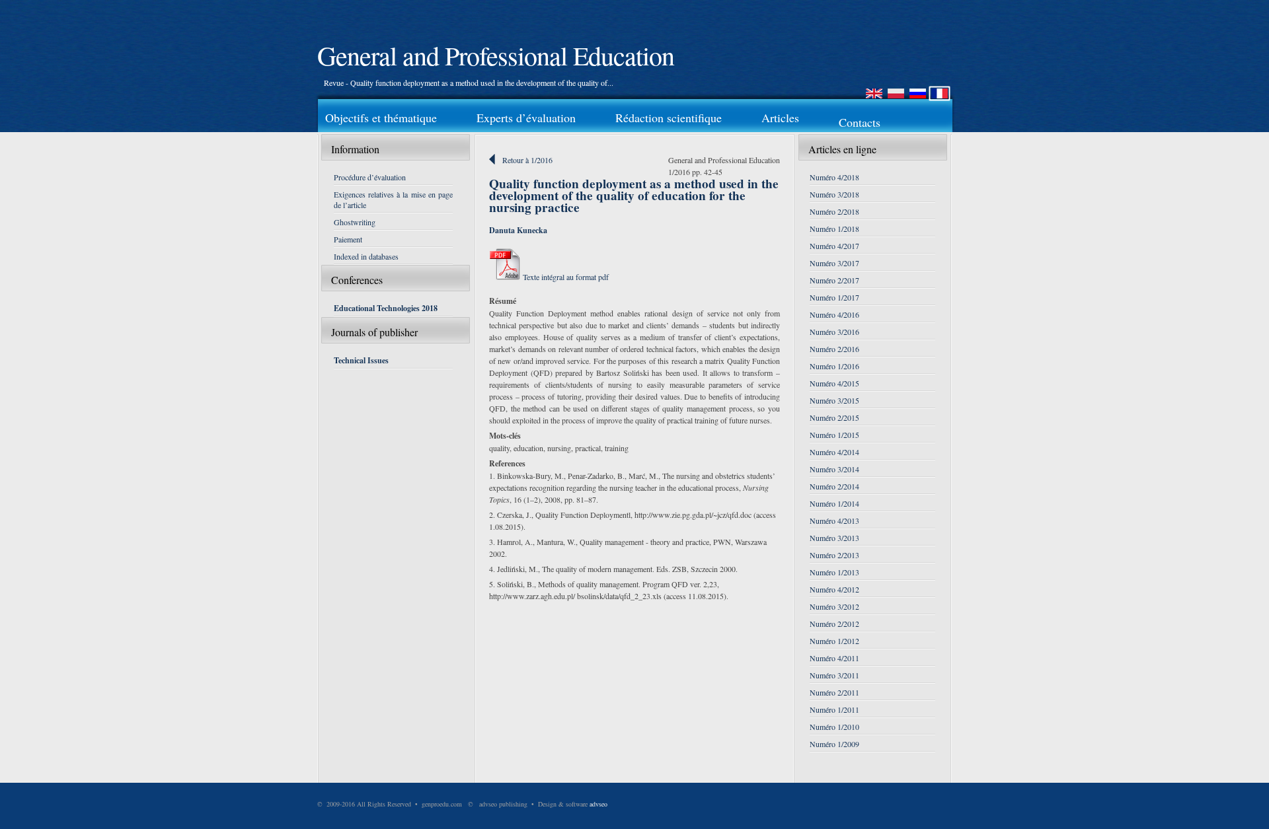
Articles (780, 118)
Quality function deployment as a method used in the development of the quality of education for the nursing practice (634, 195)
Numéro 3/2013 (834, 537)
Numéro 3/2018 (834, 194)
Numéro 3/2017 (834, 263)
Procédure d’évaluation (370, 177)
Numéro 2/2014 (834, 486)
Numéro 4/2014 (834, 452)
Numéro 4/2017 (834, 245)
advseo (598, 804)
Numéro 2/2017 (834, 280)
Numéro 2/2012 (834, 623)
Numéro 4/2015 (834, 383)
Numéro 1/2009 (834, 744)
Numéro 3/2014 (834, 469)
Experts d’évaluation (526, 118)
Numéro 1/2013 (834, 572)
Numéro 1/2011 (834, 709)
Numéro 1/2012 (834, 640)
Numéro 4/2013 (834, 520)
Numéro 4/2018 (834, 177)
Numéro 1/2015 (834, 434)
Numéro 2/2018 (834, 211)
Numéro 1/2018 (834, 228)
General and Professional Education (495, 55)
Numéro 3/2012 (834, 606)
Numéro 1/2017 (834, 297)
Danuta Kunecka (518, 230)
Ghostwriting (354, 222)
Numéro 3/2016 (834, 331)
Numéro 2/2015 (834, 417)
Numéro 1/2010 (834, 726)
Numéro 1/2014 (834, 503)
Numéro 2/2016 (834, 348)
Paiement (348, 239)
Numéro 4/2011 (834, 658)
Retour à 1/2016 (527, 160)
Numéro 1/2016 (834, 366)
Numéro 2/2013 (834, 555)
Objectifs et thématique (381, 118)
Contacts (859, 122)
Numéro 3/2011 (834, 675)
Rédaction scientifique (668, 118)
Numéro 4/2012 (834, 589)
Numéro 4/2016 (834, 314)
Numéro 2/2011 (834, 692)
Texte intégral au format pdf (565, 276)
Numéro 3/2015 (834, 400)
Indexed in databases (366, 256)
